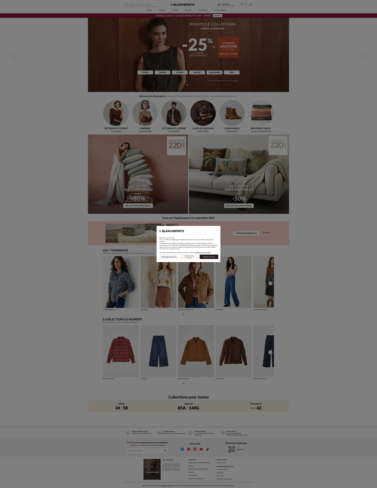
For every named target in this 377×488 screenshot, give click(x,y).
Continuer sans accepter (189, 256)
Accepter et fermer (209, 257)
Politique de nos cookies (203, 252)
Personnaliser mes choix (169, 257)
